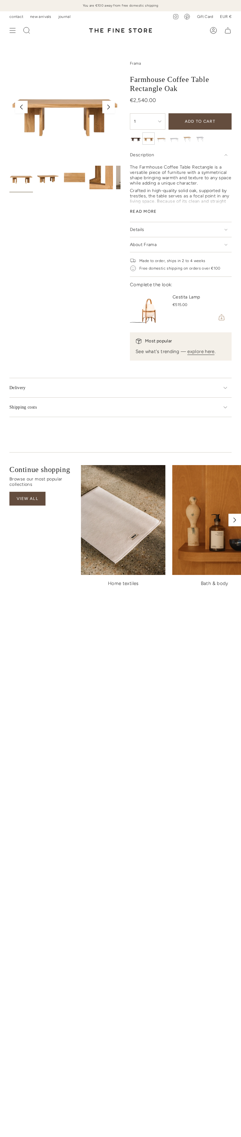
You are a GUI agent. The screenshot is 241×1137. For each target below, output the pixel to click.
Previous (21, 107)
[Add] (222, 317)
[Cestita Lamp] (149, 308)
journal (64, 16)
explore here (201, 351)
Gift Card (205, 16)
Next (108, 107)
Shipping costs (23, 407)
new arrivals (40, 16)
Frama (135, 63)
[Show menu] (12, 30)
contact (16, 16)
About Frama (143, 244)
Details (137, 229)
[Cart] (228, 30)
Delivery (17, 387)
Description (142, 155)
